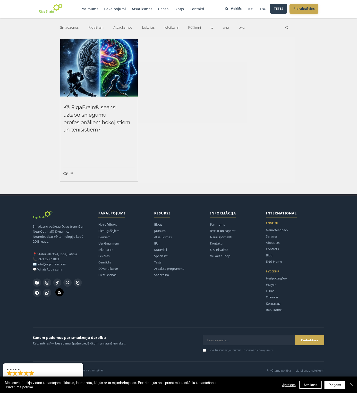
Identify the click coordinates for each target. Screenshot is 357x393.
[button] (287, 28)
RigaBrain (95, 27)
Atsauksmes (122, 27)
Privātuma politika (19, 387)
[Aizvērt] (351, 384)
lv (212, 27)
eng (226, 27)
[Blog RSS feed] (59, 292)
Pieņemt (335, 384)
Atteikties (310, 384)
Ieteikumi (171, 27)
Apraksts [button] (289, 384)
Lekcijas (148, 27)
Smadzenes (69, 27)
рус (242, 27)
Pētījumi (194, 27)
